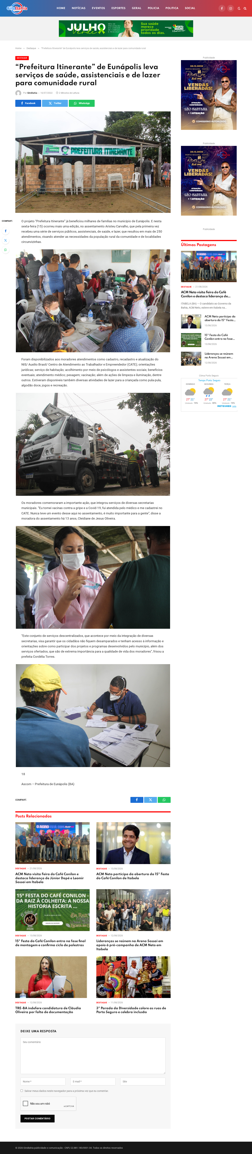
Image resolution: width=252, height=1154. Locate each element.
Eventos (98, 8)
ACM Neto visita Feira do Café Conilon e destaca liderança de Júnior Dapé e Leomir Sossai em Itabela (49, 878)
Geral (136, 8)
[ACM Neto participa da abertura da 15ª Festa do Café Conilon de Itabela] (133, 843)
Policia (153, 8)
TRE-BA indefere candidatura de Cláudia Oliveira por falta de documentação (48, 1010)
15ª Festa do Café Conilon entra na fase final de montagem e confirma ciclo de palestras (50, 943)
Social (190, 8)
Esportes (118, 8)
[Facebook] (5, 231)
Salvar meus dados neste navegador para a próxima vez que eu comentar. (67, 1090)
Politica (171, 8)
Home (61, 8)
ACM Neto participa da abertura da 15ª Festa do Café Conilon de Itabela (132, 876)
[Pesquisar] (244, 8)
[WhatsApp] (5, 249)
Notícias (79, 8)
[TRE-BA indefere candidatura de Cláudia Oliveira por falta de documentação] (52, 977)
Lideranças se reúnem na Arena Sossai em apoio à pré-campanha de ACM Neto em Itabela (129, 945)
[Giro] (17, 8)
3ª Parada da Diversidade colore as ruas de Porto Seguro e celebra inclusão (131, 1010)
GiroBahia (32, 93)
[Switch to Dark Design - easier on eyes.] (239, 8)
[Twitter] (5, 240)
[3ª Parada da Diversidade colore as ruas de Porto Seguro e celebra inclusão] (133, 977)
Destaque (22, 58)
